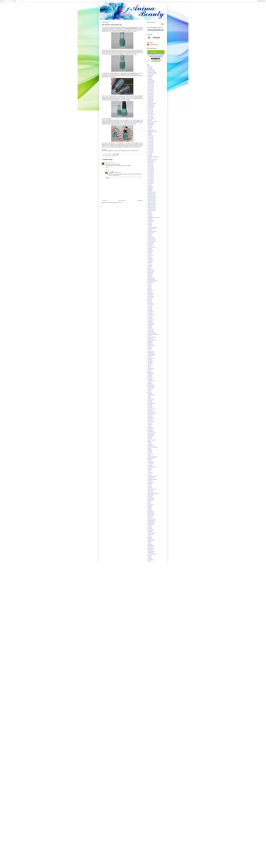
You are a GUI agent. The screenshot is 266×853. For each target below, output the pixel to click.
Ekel (149, 365)
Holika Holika (150, 434)
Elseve (149, 369)
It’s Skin (149, 451)
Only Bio (149, 537)
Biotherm (149, 290)
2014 (149, 688)
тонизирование (151, 228)
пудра (149, 190)
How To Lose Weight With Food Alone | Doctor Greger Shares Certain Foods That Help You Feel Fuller (155, 784)
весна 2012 (150, 85)
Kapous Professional (152, 456)
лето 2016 (150, 142)
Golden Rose (150, 418)
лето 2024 (150, 151)
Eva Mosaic (150, 387)
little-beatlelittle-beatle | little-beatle (155, 796)
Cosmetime (150, 330)
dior (148, 347)
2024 (149, 672)
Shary (149, 589)
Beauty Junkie (151, 777)
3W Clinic (149, 66)
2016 (149, 685)
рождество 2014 (151, 197)
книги (149, 128)
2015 (149, 687)
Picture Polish (150, 551)
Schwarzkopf (150, 579)
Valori (149, 637)
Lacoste (149, 468)
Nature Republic (151, 521)
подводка (150, 186)
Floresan (149, 400)
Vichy (149, 641)
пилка (149, 185)
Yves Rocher (150, 647)
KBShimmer (150, 458)
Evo (148, 390)
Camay (149, 306)
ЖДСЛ (149, 120)
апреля (150, 740)
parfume (149, 549)
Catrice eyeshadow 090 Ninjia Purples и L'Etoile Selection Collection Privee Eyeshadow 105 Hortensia (155, 824)
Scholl (149, 578)
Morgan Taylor (150, 514)
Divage (149, 348)
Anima (109, 172)
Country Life (150, 331)
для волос (150, 107)
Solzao (149, 604)
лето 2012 (150, 137)
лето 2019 (150, 147)
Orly (148, 542)
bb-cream (149, 276)
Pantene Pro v (150, 547)
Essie (149, 379)
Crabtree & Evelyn (151, 332)
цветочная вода (151, 238)
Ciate (149, 316)
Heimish (149, 430)
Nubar (149, 531)
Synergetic (150, 614)
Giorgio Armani (151, 411)
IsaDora (149, 449)
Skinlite (149, 600)
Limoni (149, 485)
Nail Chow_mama (151, 805)
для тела (149, 117)
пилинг (149, 183)
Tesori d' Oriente (151, 618)
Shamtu (149, 587)
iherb (149, 438)
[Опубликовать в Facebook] (117, 154)
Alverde (149, 254)
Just (148, 455)
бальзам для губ (151, 72)
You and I (149, 645)
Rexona (149, 566)
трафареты (150, 232)
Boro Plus (150, 297)
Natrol (149, 517)
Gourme (149, 420)
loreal (149, 487)
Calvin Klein (150, 304)
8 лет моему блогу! (151, 802)
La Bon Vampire (151, 834)
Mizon (149, 509)
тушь (149, 234)
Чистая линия (150, 241)
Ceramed (149, 311)
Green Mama (150, 421)
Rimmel (149, 568)
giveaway (149, 416)
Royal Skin (150, 573)
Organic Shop (150, 539)
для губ (149, 110)
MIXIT (149, 507)
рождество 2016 (151, 200)
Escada (149, 375)
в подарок (140, 27)
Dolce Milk (150, 352)
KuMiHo (149, 461)
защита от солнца (151, 121)
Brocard (149, 301)
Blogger (146, 844)
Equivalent (150, 373)
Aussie (149, 266)
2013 (149, 690)
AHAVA (149, 249)
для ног (149, 113)
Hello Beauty (150, 431)
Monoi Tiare (150, 513)
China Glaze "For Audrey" (125, 99)
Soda (149, 603)
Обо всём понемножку (152, 817)
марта (150, 741)
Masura (149, 496)
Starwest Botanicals (151, 610)
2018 (149, 682)
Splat (149, 607)
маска (149, 154)
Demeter (149, 341)
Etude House (150, 385)
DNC (149, 349)
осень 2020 (150, 173)
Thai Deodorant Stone (152, 620)
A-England (150, 244)
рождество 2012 (151, 194)
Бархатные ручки (151, 73)
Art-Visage (150, 259)
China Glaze (150, 314)
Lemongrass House (151, 479)
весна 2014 (150, 87)
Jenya (106, 162)
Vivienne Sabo (150, 642)
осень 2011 (150, 163)
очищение (150, 182)
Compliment (150, 324)
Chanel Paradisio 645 (151, 829)
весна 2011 (150, 83)
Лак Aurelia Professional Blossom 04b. (156, 706)
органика (149, 162)
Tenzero (149, 617)
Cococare (150, 320)
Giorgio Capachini (151, 413)
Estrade (149, 383)
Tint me (149, 625)
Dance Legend (151, 337)
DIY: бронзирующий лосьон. (154, 707)
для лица (149, 111)
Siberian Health (151, 596)
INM (148, 441)
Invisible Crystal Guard (152, 447)
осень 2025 (150, 180)
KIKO (149, 459)
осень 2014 (150, 166)
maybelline (150, 499)
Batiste (149, 275)
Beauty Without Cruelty (152, 280)
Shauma (149, 590)
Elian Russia (150, 368)
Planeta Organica (151, 554)
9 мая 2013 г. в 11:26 (112, 162)
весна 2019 (150, 93)
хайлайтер (150, 237)
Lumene (149, 490)
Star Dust (149, 609)
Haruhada (150, 427)
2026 (149, 669)
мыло (149, 158)
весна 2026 (150, 99)
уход (149, 235)
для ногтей (111, 155)
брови (149, 78)
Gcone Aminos (150, 409)
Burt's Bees (150, 303)
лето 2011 (150, 135)
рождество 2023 (151, 210)
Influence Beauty (151, 440)
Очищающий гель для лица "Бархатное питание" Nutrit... (155, 729)
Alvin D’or (150, 255)
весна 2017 (150, 92)
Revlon (149, 565)
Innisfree (149, 442)
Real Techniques (151, 563)
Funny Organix (150, 403)
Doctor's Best (150, 351)
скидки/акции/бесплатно (152, 217)
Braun (149, 300)
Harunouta (150, 428)
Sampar (149, 576)
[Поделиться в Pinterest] (118, 154)
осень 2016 (150, 169)
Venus (149, 638)
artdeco (149, 261)
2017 (149, 683)
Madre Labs (150, 494)
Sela (149, 585)
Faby (149, 397)
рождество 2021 (151, 207)
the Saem (149, 623)
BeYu (149, 283)
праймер (149, 189)
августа (150, 698)
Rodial (149, 569)
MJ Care (149, 510)
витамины (150, 100)
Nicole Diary (150, 524)
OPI (148, 538)
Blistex (149, 292)
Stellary (149, 611)
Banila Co (150, 269)
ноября (150, 693)
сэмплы (149, 224)
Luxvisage (150, 492)
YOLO (149, 644)
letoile (149, 480)
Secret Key (150, 583)
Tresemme (150, 631)
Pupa (149, 558)
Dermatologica (150, 345)
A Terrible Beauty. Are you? (153, 788)
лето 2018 (150, 145)
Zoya (149, 649)
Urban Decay (150, 632)
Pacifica (149, 544)
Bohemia (149, 294)
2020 (149, 678)
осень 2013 (150, 165)
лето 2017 (150, 144)
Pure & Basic (150, 559)
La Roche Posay (151, 466)
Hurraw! (149, 437)
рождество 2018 (151, 203)
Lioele (149, 486)
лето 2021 (150, 149)
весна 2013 (150, 86)
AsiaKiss (149, 262)
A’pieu (149, 245)
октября (150, 694)
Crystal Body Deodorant (152, 334)
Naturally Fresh (151, 520)
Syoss (149, 616)
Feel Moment (150, 399)
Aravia (149, 258)
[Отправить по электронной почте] (113, 154)
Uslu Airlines (150, 634)
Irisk (148, 448)
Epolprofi (149, 372)
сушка (149, 223)
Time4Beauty (151, 809)
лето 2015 (150, 141)
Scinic (149, 580)
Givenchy (149, 417)
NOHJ (149, 527)
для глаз (149, 109)
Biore (149, 289)
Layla (149, 475)
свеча (149, 213)
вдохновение (150, 82)
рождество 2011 (151, 193)
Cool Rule (150, 328)
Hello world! (150, 793)
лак (114, 155)
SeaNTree (150, 582)
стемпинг (149, 221)
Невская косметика (151, 159)
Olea (149, 535)
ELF (148, 366)
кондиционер (150, 130)
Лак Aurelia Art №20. (153, 709)
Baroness (149, 273)
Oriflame (149, 541)
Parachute (150, 548)
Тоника (149, 230)
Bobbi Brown (150, 293)
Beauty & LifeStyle (152, 813)
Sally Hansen (150, 575)
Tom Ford (149, 628)
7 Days (149, 68)
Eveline (149, 389)
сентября (151, 696)
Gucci (149, 423)
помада (149, 187)
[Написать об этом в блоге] (114, 154)
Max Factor (150, 497)
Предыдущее (139, 200)
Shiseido (149, 592)
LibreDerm (150, 482)
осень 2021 (150, 175)
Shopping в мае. (152, 704)
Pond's (149, 555)
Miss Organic (150, 504)
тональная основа (151, 227)
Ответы (107, 169)
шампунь (149, 242)
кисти (149, 127)
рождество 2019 (151, 204)
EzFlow (149, 393)
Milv (148, 503)
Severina (149, 586)
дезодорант (150, 104)
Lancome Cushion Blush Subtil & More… (155, 810)
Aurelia (149, 265)
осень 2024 (150, 179)
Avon (149, 268)
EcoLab (149, 361)
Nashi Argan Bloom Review (152, 774)
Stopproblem (150, 613)
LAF (148, 470)
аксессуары (150, 69)
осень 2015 (150, 168)
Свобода (149, 214)
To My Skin (150, 627)
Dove (149, 356)
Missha (149, 506)
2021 (149, 677)
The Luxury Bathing (151, 621)
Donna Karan (150, 355)
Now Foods (150, 530)
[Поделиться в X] (115, 154)
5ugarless (138, 844)
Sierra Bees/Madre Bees (152, 597)
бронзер (149, 79)
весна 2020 (150, 94)
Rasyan (149, 562)
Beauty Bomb (150, 279)
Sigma (149, 599)
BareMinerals (150, 271)
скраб (149, 218)
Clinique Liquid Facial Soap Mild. (155, 724)
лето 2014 (150, 140)
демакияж (150, 106)
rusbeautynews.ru (151, 773)
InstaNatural (150, 445)
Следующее (104, 200)
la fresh (149, 465)
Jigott (149, 452)
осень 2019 (150, 172)
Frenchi (149, 401)
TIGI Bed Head (150, 624)
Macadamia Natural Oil (152, 493)
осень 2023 (150, 178)
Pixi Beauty (150, 552)
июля (150, 699)
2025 (149, 670)
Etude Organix (150, 386)
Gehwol (149, 410)
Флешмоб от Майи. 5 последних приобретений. (155, 718)
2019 (149, 680)
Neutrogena (150, 523)
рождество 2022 (151, 209)
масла (149, 155)
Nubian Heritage (151, 532)
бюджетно (107, 155)
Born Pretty (150, 296)
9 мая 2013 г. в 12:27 (117, 172)
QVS (149, 561)
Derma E (149, 344)
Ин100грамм (150, 123)
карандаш (150, 124)
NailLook (149, 516)
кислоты (149, 125)
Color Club (150, 323)
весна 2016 (150, 90)
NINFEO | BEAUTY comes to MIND (155, 792)
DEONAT (149, 342)
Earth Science (150, 358)
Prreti (149, 556)
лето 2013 (150, 138)
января (150, 745)
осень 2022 (150, 176)
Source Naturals (151, 606)
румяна (149, 211)
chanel (149, 313)
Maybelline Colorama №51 (126, 97)
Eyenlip (149, 392)
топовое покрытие (151, 231)
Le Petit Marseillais (151, 476)
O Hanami (150, 534)
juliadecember (151, 832)
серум (149, 216)
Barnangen (150, 272)
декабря (151, 691)
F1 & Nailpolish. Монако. (153, 716)
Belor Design (150, 282)
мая (150, 702)
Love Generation (151, 489)
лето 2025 (150, 152)
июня (150, 701)
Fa (148, 396)
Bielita (149, 285)
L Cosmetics (150, 462)
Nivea (149, 525)
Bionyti (149, 287)
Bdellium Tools (150, 278)
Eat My (149, 359)
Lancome (149, 472)
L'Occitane (150, 463)
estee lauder (150, 380)
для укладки (150, 118)
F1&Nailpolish (150, 394)
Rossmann (150, 572)
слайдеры (150, 220)
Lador (149, 469)
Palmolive (150, 545)
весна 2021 (150, 96)
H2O (149, 425)
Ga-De (149, 404)
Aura (149, 263)
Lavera (149, 473)
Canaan (149, 307)
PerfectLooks (151, 782)
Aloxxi (149, 252)
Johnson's (150, 454)
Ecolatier (149, 362)
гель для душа (151, 103)
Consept (149, 325)
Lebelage (149, 478)
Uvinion (149, 635)
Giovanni (149, 414)
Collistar (149, 321)
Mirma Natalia (151, 828)
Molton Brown (150, 511)
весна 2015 (150, 89)
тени (149, 225)
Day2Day (149, 338)
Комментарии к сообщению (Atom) (115, 202)
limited (149, 483)
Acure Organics (151, 247)
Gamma (149, 406)
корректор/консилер (152, 131)
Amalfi (149, 256)
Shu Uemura (150, 594)
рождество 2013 (151, 196)
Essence (116, 155)
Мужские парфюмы (151, 789)
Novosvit (149, 528)
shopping (149, 593)
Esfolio (149, 376)
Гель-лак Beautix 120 (152, 806)
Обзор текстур (151, 161)
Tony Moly (150, 630)
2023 (149, 674)
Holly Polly (150, 435)
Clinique (149, 318)
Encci (149, 371)
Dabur (149, 335)
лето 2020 (150, 148)
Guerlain (149, 424)
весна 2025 (150, 97)
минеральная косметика (152, 156)
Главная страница (122, 200)
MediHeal (150, 500)
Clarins (149, 317)
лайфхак (149, 133)
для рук (149, 116)
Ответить (107, 167)
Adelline (149, 248)
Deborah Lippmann (151, 340)
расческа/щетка (151, 192)
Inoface (149, 444)
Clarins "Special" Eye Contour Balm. (156, 720)
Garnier (149, 407)
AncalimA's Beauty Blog (153, 801)
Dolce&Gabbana (151, 354)
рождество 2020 (151, 206)
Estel (149, 382)
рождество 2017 (151, 202)
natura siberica (151, 518)
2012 (149, 747)
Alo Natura (150, 251)
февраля (151, 743)
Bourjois (149, 299)
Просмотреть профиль (151, 768)
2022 (149, 675)
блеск (149, 76)
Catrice (149, 310)
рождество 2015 (151, 199)
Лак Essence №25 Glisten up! (154, 735)
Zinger (149, 648)
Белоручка (150, 75)
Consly (149, 327)
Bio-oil (149, 286)
